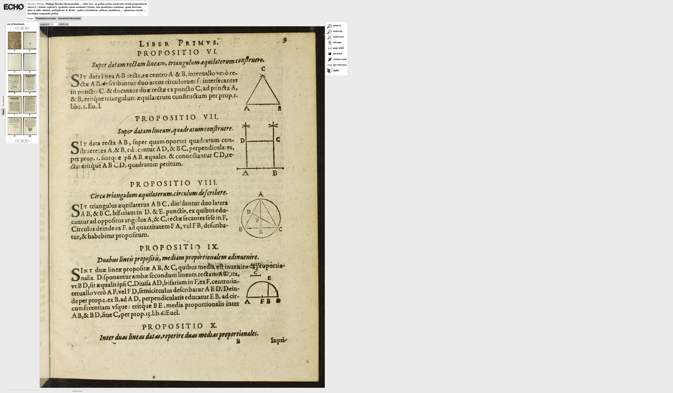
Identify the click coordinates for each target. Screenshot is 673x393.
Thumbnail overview (46, 18)
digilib (336, 70)
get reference (340, 65)
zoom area (338, 37)
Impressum (77, 391)
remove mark (340, 59)
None (3, 111)
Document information (69, 18)
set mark (337, 53)
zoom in (337, 25)
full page (337, 42)
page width (338, 48)
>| (67, 24)
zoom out (337, 31)
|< (47, 24)
